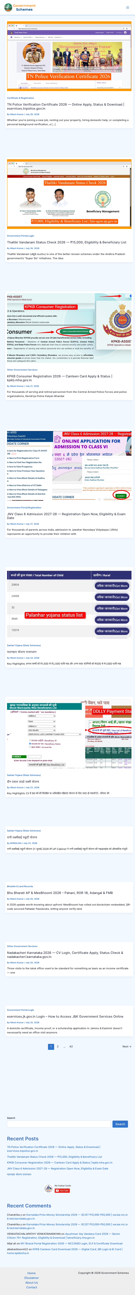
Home (31, 1273)
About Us (31, 1282)
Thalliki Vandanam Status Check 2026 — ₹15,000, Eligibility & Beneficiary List (66, 242)
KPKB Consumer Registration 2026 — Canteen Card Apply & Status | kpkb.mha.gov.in (59, 1162)
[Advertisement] (67, 143)
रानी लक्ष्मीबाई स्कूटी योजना (22, 837)
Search (11, 1117)
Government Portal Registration (24, 507)
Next (127, 1046)
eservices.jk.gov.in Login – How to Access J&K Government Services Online (65, 1016)
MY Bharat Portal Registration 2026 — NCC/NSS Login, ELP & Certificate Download (72, 1243)
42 (71, 1046)
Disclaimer (31, 1278)
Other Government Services (22, 369)
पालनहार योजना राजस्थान (21, 652)
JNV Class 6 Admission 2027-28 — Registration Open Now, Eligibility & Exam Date (57, 1168)
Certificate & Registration (20, 98)
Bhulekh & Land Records (20, 886)
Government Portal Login (20, 235)
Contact (31, 1287)
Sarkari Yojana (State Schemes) (24, 645)
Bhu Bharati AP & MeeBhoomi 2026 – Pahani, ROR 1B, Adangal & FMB (60, 893)
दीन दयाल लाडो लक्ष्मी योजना (23, 781)
